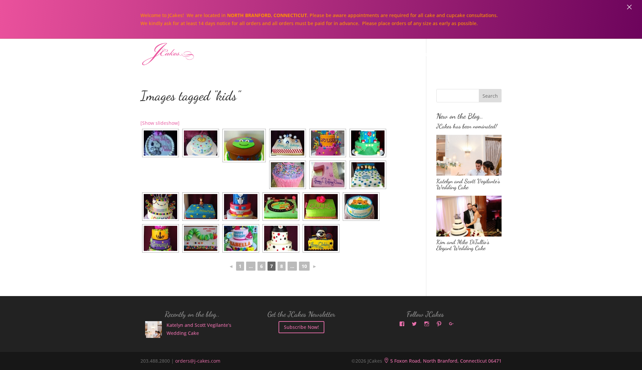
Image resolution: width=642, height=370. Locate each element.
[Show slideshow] (160, 123)
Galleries (418, 55)
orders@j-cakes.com (197, 361)
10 (304, 266)
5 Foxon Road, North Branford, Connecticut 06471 (443, 361)
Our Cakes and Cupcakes (356, 55)
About (297, 55)
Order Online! (466, 55)
